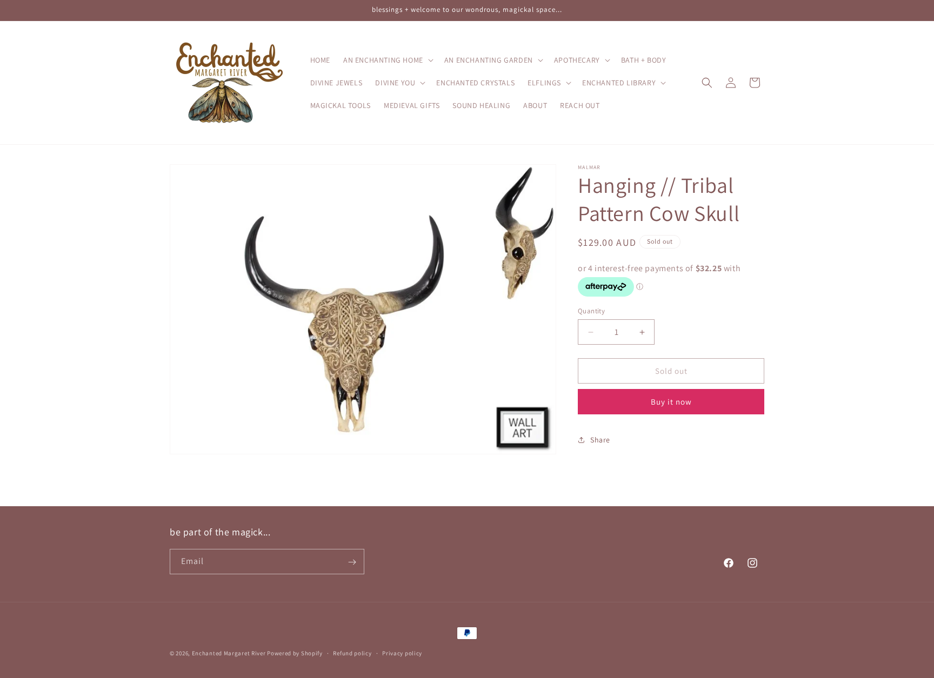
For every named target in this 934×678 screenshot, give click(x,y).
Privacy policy (402, 652)
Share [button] (600, 440)
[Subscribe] (352, 562)
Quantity (591, 310)
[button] (387, 60)
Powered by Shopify (295, 653)
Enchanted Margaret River (229, 653)
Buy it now (671, 402)
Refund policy (352, 652)
